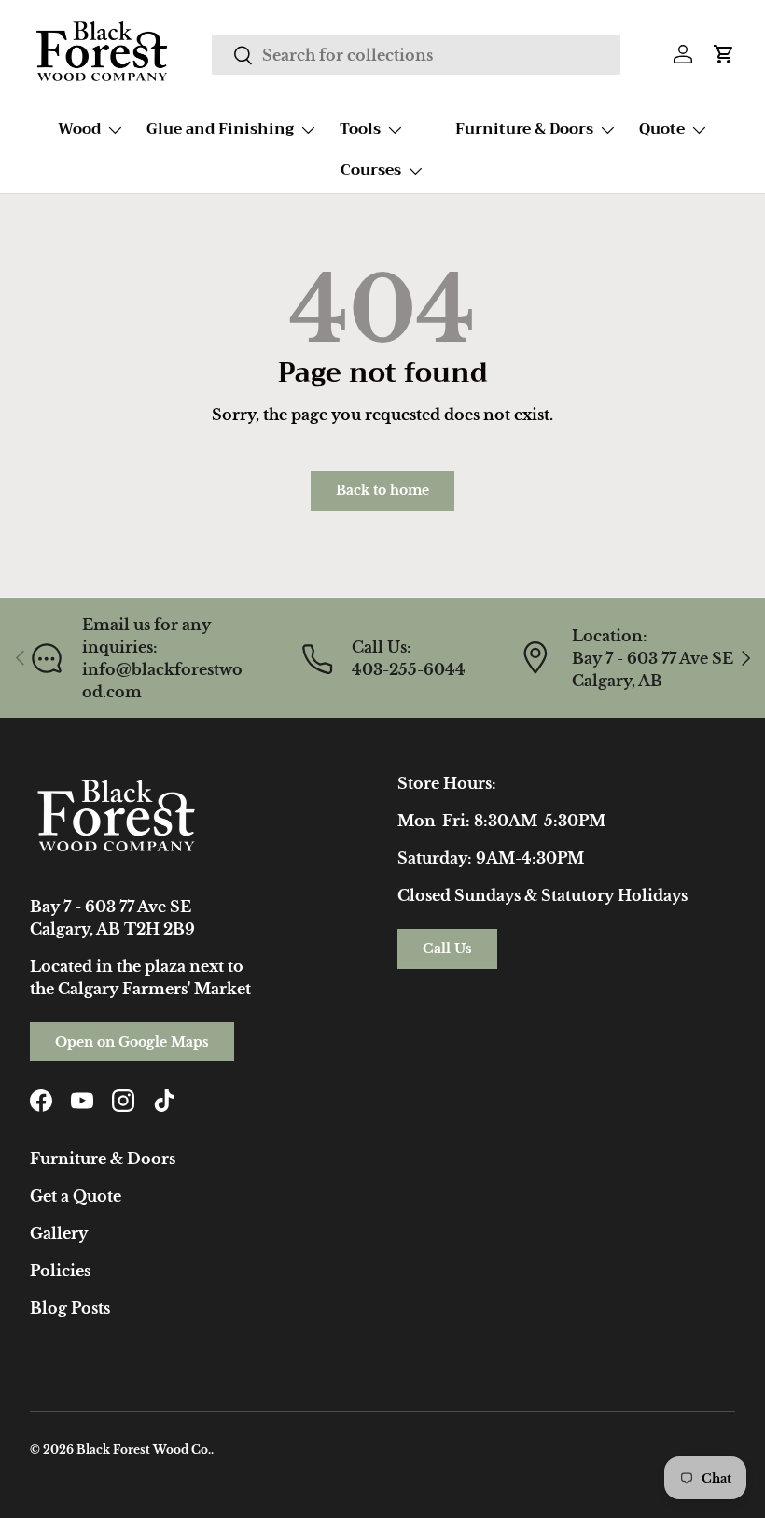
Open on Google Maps (132, 1041)
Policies (60, 1270)
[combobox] (415, 55)
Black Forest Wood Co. (143, 1449)
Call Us (447, 948)
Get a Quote (75, 1196)
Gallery (59, 1233)
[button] (723, 54)
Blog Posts (70, 1308)
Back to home (382, 490)
